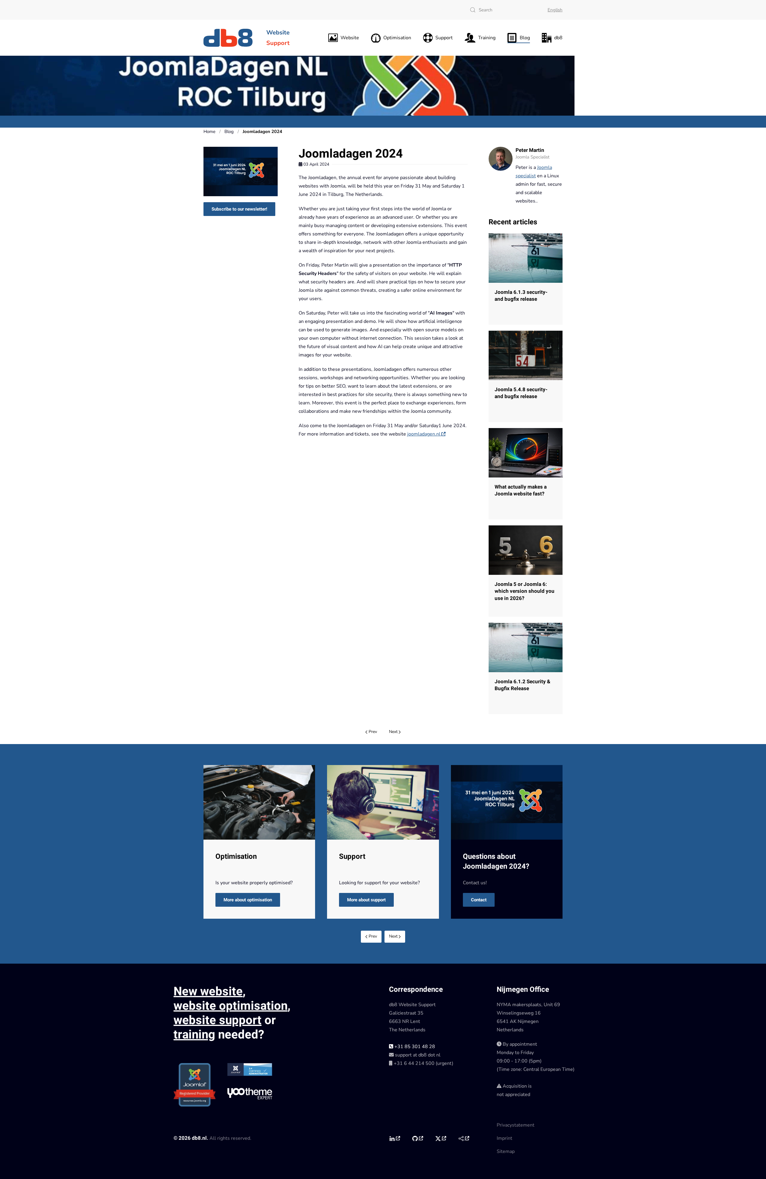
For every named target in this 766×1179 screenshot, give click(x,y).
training (194, 1035)
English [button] (555, 10)
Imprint (504, 1138)
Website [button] (350, 37)
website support (218, 1020)
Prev (373, 731)
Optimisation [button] (397, 37)
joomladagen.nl (423, 434)
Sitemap (506, 1151)
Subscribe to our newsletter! (239, 209)
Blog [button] (525, 37)
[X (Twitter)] (440, 1139)
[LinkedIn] (394, 1139)
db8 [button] (558, 37)
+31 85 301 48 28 (414, 1046)
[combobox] (503, 10)
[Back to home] (228, 38)
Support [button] (444, 37)
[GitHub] (417, 1139)
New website (208, 991)
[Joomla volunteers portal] (463, 1139)
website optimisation (231, 1006)
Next (393, 731)
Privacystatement (515, 1125)
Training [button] (487, 37)
